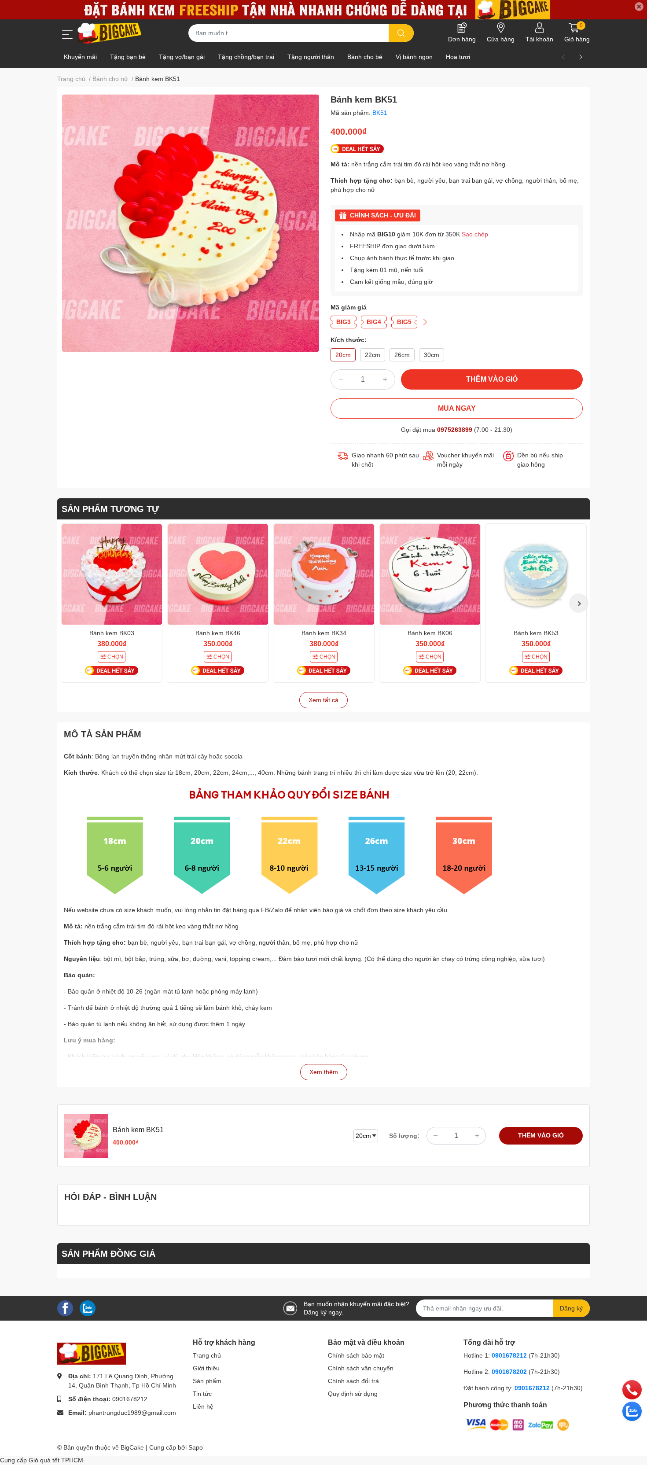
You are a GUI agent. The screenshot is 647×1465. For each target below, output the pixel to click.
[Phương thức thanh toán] (517, 1424)
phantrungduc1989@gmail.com (132, 1412)
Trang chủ (207, 1355)
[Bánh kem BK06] (429, 574)
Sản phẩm (207, 1380)
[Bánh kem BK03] (111, 574)
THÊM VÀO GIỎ (492, 379)
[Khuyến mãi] (323, 9)
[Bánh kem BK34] (323, 574)
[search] (401, 33)
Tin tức (202, 1393)
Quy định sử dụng (353, 1393)
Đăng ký (571, 1308)
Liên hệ (203, 1406)
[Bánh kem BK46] (217, 574)
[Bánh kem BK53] (535, 574)
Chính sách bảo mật (356, 1355)
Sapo (195, 1447)
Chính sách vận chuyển (360, 1368)
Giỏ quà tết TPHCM (56, 1460)
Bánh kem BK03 (111, 633)
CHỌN (115, 657)
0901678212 (129, 1398)
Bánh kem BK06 (430, 633)
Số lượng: (404, 1135)
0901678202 (509, 1371)
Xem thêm (323, 1071)
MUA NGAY (457, 408)
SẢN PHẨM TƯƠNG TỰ (110, 509)
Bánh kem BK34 (323, 633)
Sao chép (475, 234)
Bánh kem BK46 (217, 633)
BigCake (132, 1447)
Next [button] (578, 603)
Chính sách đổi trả (353, 1380)
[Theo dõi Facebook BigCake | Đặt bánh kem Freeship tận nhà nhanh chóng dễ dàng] (65, 1307)
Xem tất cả (323, 699)
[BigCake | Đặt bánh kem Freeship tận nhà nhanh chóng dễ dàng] (110, 33)
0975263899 (454, 429)
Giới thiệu (206, 1368)
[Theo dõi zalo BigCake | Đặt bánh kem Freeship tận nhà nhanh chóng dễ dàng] (88, 1307)
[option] (190, 223)
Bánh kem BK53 (536, 633)
